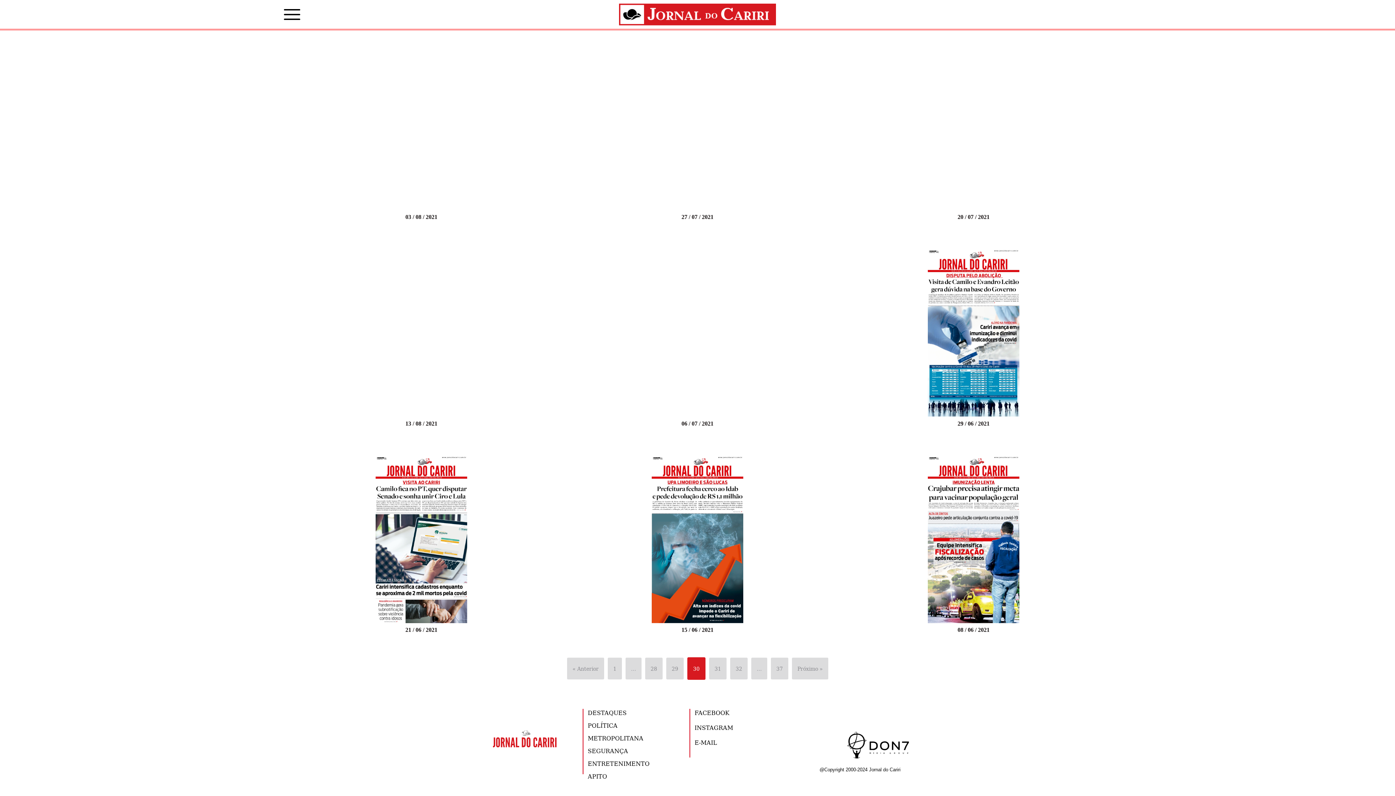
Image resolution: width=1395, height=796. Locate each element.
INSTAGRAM (714, 727)
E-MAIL (706, 742)
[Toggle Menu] (281, 14)
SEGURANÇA (608, 751)
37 (779, 668)
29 (675, 668)
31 (718, 668)
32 (739, 668)
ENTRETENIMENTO (619, 763)
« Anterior (586, 668)
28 (654, 668)
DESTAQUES (607, 712)
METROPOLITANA (615, 738)
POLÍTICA (603, 725)
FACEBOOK (712, 712)
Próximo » (810, 668)
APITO (597, 776)
